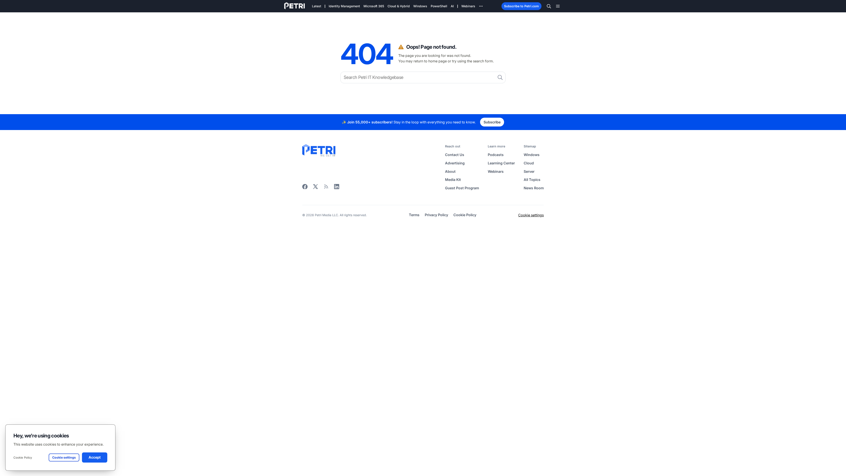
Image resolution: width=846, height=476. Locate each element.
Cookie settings (531, 215)
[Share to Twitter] (315, 188)
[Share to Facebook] (305, 188)
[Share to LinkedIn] (336, 188)
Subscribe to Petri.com (521, 6)
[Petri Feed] (326, 188)
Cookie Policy (22, 457)
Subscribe (492, 122)
